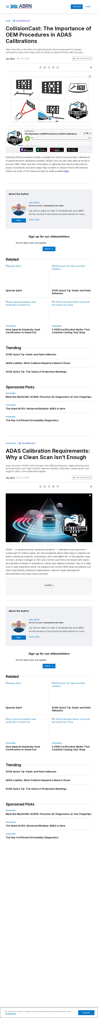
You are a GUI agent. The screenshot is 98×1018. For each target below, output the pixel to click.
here (66, 171)
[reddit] (53, 67)
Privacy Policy (10, 1014)
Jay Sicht (10, 58)
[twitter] (49, 67)
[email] (57, 67)
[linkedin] (45, 67)
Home (8, 21)
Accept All (86, 1013)
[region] (49, 1012)
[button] (7, 7)
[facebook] (40, 67)
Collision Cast (23, 21)
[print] (91, 67)
